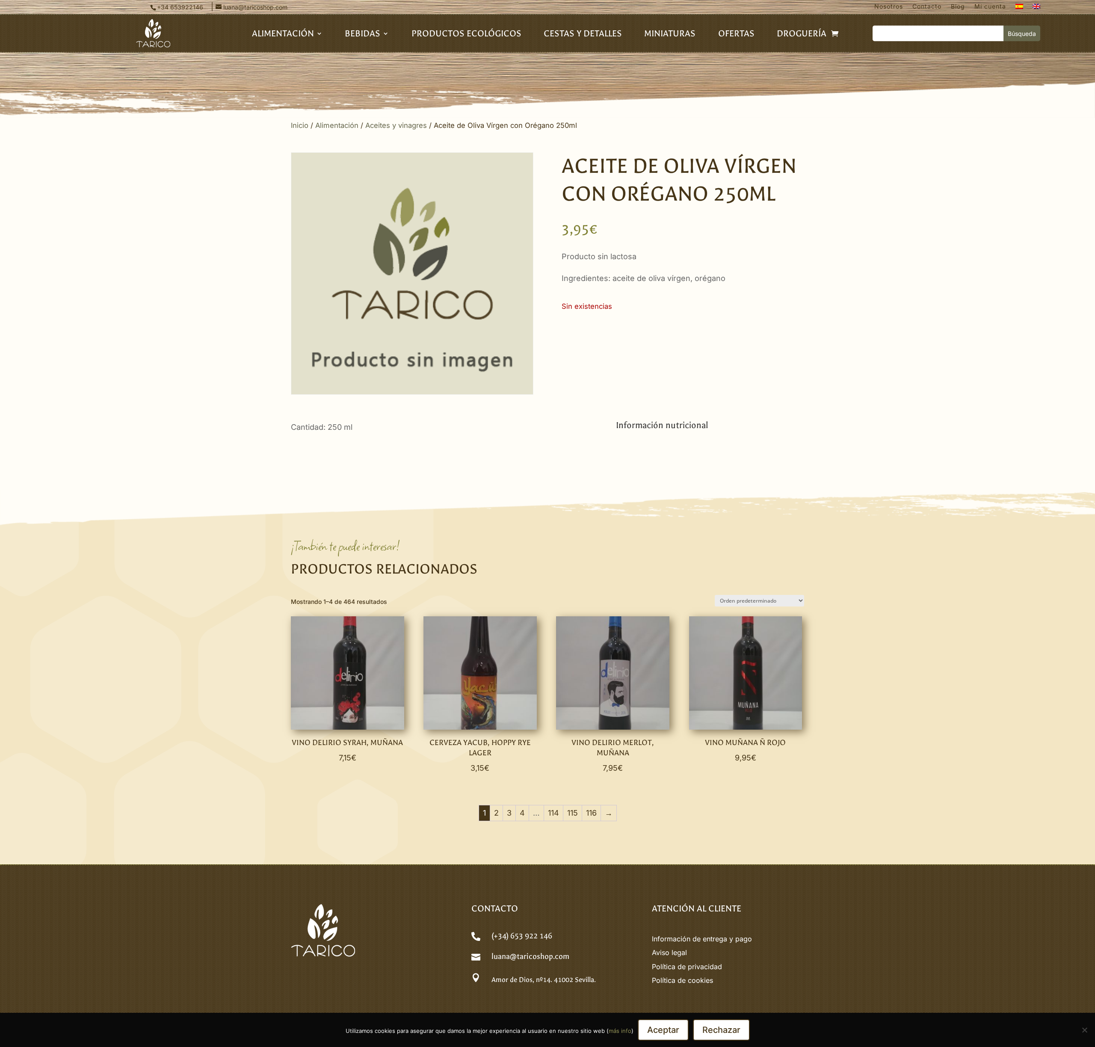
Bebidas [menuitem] (362, 34)
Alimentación (336, 125)
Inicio (299, 125)
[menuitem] (1019, 8)
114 (553, 812)
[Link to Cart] (834, 33)
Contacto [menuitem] (926, 6)
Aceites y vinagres (396, 125)
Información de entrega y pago (702, 939)
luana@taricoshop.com (530, 956)
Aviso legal (669, 952)
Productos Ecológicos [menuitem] (466, 34)
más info (620, 1030)
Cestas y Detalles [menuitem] (583, 34)
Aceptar (663, 1030)
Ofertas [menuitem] (736, 34)
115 (572, 812)
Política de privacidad (687, 966)
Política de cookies (682, 980)
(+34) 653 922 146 (521, 936)
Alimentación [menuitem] (283, 34)
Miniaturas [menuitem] (669, 34)
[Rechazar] (1084, 1030)
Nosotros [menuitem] (888, 6)
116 (591, 812)
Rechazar (721, 1030)
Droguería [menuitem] (801, 34)
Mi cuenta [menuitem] (990, 6)
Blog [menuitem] (958, 6)
